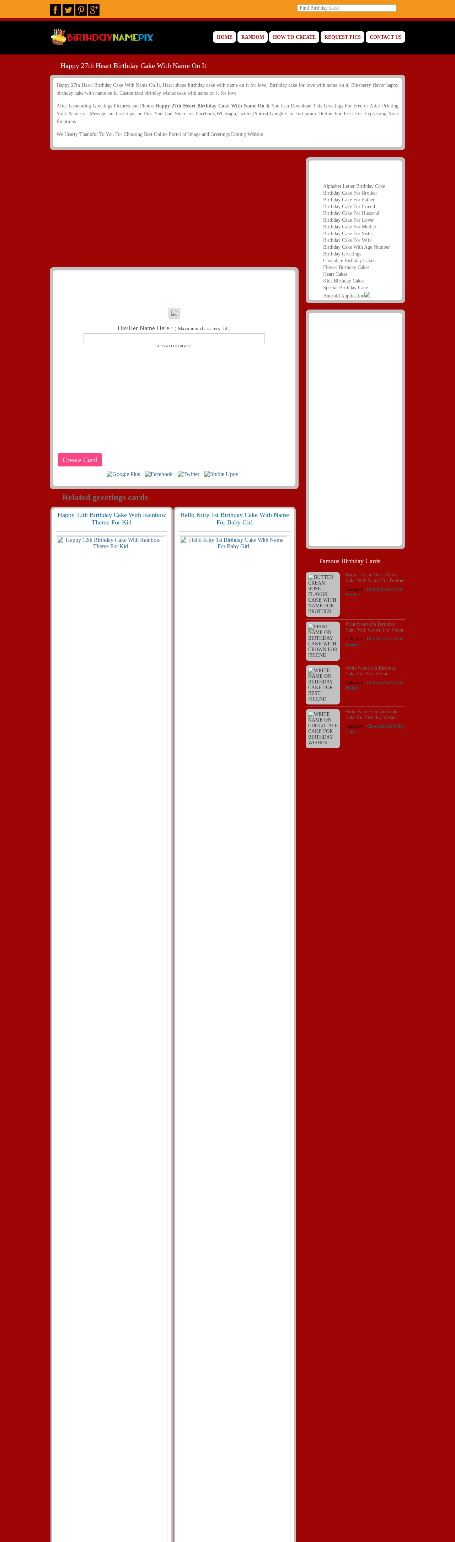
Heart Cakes (335, 274)
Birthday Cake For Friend (349, 206)
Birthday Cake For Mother (349, 226)
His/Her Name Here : (174, 328)
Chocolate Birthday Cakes (349, 260)
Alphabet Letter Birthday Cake (354, 186)
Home (224, 37)
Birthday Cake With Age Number (356, 247)
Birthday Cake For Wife (347, 240)
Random (252, 37)
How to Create (294, 37)
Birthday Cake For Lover (348, 220)
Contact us (386, 37)
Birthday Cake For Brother (350, 193)
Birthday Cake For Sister (348, 233)
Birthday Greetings (342, 254)
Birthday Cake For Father (349, 199)
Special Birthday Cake (345, 287)
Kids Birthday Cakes (343, 281)
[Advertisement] (173, 208)
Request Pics (343, 37)
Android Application (343, 296)
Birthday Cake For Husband (351, 213)
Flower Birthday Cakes (346, 267)
